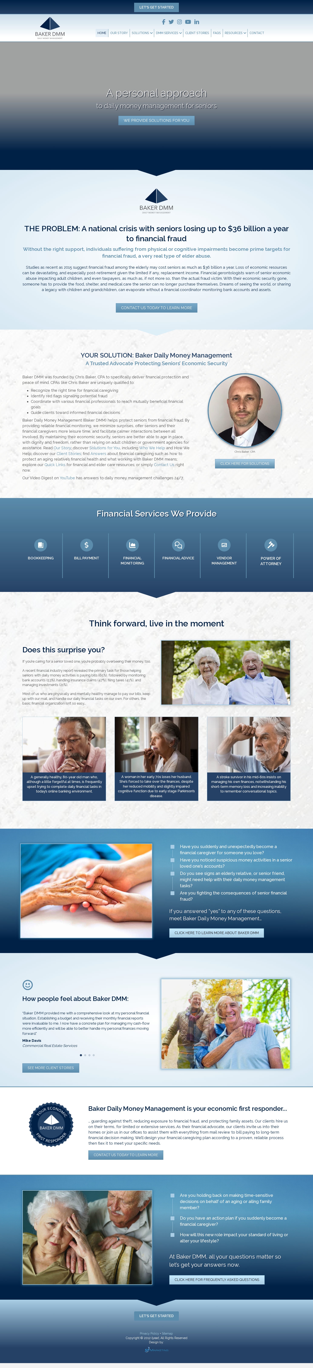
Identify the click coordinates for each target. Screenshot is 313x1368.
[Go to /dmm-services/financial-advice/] (178, 555)
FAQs (217, 33)
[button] (156, 7)
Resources (234, 33)
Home (102, 33)
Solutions (140, 33)
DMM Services (167, 33)
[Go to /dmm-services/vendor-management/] (224, 555)
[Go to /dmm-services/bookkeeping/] (40, 555)
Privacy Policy (149, 1338)
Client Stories (197, 33)
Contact (257, 33)
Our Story (119, 33)
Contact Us (164, 464)
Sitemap (167, 1338)
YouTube (67, 478)
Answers (98, 453)
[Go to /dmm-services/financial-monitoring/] (132, 555)
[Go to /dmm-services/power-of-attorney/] (271, 555)
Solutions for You (104, 448)
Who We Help (152, 448)
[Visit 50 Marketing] (156, 1354)
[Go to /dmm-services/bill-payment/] (86, 555)
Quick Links (55, 464)
